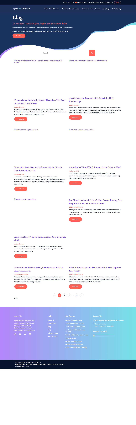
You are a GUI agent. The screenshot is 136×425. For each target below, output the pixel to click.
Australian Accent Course (91, 9)
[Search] (92, 53)
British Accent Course (52, 9)
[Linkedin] (29, 334)
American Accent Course (70, 9)
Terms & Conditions (33, 364)
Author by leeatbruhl (76, 207)
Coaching (106, 9)
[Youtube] (24, 334)
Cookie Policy (46, 364)
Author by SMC (19, 107)
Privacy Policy (20, 364)
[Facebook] (19, 334)
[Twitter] (14, 334)
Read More (21, 119)
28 (77, 294)
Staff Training (116, 9)
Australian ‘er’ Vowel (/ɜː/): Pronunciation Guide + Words (95, 167)
